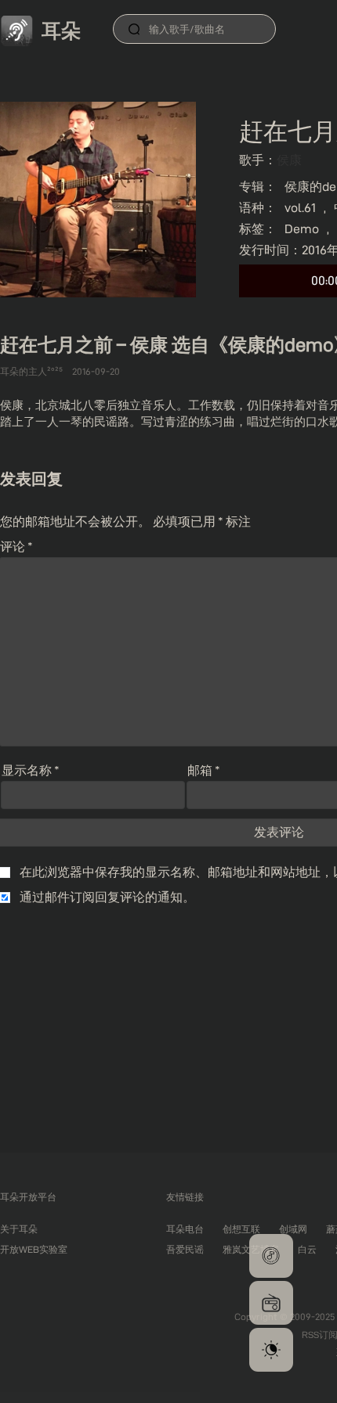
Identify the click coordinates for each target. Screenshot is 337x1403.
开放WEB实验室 (33, 1249)
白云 (307, 1249)
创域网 (293, 1229)
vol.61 (300, 207)
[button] (271, 1256)
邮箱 (203, 770)
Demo (301, 229)
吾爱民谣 (185, 1249)
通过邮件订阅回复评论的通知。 (107, 897)
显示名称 (31, 770)
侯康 (289, 160)
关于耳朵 (19, 1229)
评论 (16, 546)
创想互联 (241, 1229)
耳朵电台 (185, 1229)
